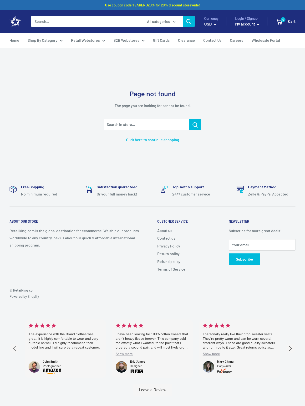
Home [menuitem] (14, 40)
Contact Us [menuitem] (212, 40)
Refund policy (168, 261)
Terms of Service (171, 269)
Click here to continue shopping (152, 139)
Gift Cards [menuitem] (161, 40)
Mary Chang (225, 361)
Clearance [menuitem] (186, 40)
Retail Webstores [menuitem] (85, 40)
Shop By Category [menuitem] (42, 40)
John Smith (50, 361)
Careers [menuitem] (236, 40)
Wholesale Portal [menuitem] (266, 40)
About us (164, 230)
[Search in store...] (195, 124)
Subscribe (244, 259)
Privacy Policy (168, 246)
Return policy (168, 253)
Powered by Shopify (24, 296)
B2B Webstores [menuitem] (126, 40)
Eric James (137, 361)
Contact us (166, 238)
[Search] (189, 21)
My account (245, 23)
